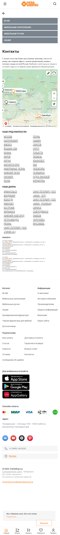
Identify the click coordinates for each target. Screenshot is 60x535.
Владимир (9, 196)
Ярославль (38, 224)
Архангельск (10, 192)
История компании (47, 299)
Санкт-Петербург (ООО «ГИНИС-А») (15, 230)
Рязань (7, 224)
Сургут (36, 149)
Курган (7, 161)
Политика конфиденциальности (17, 482)
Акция (7, 40)
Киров (7, 157)
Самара (37, 141)
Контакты (29, 354)
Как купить (7, 338)
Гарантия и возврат (33, 343)
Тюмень (37, 157)
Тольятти (38, 153)
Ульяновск (38, 161)
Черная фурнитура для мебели (17, 321)
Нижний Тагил (12, 173)
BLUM (7, 21)
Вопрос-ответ (30, 349)
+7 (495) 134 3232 (17, 448)
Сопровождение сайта (12, 472)
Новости (6, 349)
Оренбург (8, 177)
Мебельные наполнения (17, 27)
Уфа (35, 165)
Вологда (8, 199)
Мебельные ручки (14, 33)
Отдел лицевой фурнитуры (41, 179)
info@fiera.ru (9, 243)
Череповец (39, 220)
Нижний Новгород (14, 216)
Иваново (9, 204)
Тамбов (37, 216)
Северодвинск (40, 212)
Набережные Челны (14, 169)
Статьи (5, 343)
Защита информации (48, 310)
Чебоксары (39, 169)
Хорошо (44, 523)
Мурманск (9, 212)
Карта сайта (43, 321)
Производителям (46, 304)
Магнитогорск (12, 165)
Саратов (37, 145)
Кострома (9, 208)
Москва (8, 137)
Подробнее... (11, 517)
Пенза (7, 181)
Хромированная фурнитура (15, 315)
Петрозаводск (11, 220)
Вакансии (42, 315)
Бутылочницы (9, 326)
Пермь (36, 137)
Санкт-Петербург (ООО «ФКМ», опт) (44, 194)
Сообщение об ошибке (13, 360)
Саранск (37, 208)
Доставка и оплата (33, 338)
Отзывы (6, 354)
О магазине (43, 293)
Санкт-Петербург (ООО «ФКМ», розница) (44, 202)
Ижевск (8, 145)
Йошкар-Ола (10, 149)
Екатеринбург (11, 141)
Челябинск (39, 173)
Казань (7, 153)
